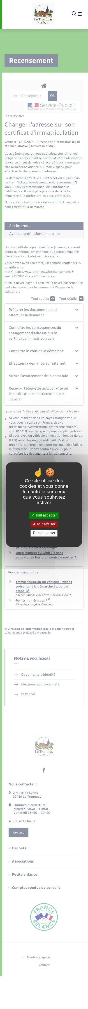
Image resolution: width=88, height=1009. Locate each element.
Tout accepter (45, 515)
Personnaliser (44, 533)
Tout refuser (45, 524)
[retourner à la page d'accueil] (43, 14)
